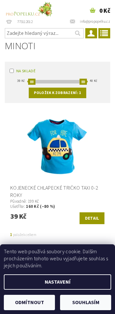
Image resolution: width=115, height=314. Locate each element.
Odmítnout (29, 302)
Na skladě (25, 71)
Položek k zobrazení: (57, 93)
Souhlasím (85, 302)
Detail (92, 218)
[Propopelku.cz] (29, 8)
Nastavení (58, 282)
